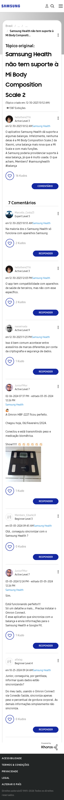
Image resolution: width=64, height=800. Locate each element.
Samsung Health (41, 126)
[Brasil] (10, 5)
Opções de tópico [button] (52, 35)
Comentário (45, 186)
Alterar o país (11, 784)
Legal (5, 777)
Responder (46, 253)
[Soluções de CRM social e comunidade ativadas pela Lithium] (49, 746)
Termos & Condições (15, 764)
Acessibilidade (12, 758)
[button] (52, 118)
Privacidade (10, 771)
